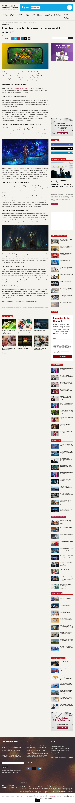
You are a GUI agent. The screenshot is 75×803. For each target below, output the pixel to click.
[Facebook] (12, 38)
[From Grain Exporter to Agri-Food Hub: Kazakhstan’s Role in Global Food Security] (55, 641)
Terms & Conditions (8, 756)
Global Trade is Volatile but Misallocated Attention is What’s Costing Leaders (66, 684)
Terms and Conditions (51, 1)
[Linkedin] (22, 38)
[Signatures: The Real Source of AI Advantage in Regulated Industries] (55, 522)
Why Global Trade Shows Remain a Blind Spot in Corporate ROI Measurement (66, 564)
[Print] (29, 38)
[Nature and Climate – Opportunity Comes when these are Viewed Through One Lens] (55, 412)
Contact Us (37, 1)
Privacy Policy (43, 1)
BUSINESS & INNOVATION (48, 15)
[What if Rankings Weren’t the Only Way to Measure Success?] (55, 384)
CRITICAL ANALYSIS (28, 15)
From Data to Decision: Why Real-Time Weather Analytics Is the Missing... (66, 405)
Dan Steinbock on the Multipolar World (60, 748)
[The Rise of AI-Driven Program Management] (55, 529)
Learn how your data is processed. (10, 772)
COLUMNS (66, 14)
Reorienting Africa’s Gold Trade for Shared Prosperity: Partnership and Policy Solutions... (66, 706)
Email (54, 338)
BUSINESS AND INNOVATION (58, 517)
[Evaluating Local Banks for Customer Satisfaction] (55, 571)
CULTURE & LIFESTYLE (66, 18)
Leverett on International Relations (59, 755)
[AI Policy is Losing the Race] (55, 283)
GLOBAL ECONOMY (5, 15)
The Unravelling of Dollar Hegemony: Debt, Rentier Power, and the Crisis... (66, 495)
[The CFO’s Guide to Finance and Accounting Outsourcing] (55, 557)
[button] (72, 1)
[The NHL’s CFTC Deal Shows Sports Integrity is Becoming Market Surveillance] (41, 341)
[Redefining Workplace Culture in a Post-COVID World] (55, 433)
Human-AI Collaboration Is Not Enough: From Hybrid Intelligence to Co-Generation (66, 452)
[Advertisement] (62, 221)
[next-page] (5, 353)
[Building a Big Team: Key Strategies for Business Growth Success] (55, 426)
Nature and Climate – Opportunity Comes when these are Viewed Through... (66, 412)
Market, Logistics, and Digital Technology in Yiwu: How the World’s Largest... (66, 691)
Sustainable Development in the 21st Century (62, 757)
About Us (7, 1)
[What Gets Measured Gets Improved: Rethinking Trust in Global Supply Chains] (55, 467)
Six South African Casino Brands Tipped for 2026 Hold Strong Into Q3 (25, 332)
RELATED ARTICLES (7, 316)
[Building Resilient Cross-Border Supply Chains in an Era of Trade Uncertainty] (55, 446)
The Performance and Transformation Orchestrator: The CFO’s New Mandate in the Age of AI (62, 184)
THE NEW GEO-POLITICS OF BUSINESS (37, 15)
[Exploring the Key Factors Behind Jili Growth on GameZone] (25, 341)
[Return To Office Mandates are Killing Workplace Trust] (55, 269)
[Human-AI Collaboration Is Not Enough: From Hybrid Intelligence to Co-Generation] (55, 453)
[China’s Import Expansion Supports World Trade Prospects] (55, 670)
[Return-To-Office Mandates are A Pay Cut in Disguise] (55, 297)
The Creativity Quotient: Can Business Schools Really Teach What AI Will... (66, 376)
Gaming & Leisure (9, 22)
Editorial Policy (19, 1)
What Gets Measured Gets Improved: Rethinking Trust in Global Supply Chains (66, 466)
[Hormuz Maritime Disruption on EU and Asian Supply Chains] (55, 663)
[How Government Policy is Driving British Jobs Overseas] (55, 488)
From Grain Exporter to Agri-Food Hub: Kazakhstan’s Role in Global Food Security (66, 640)
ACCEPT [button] (37, 800)
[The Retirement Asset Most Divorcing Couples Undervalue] (55, 620)
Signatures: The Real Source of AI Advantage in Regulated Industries (66, 522)
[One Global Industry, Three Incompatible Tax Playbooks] (41, 324)
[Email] (25, 38)
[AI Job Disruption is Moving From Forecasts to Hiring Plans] (55, 248)
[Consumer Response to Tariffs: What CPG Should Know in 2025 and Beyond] (55, 699)
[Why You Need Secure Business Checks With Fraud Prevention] (55, 536)
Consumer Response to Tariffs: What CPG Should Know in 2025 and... (66, 699)
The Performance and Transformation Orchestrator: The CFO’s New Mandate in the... (66, 459)
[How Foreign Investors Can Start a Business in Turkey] (55, 543)
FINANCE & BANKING (12, 15)
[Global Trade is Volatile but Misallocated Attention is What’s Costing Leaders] (55, 685)
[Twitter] (15, 38)
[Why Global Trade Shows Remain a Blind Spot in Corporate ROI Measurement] (55, 564)
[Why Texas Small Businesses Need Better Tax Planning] (55, 634)
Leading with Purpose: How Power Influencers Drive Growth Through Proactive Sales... (66, 398)
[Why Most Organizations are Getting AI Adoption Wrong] (55, 255)
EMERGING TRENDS (20, 15)
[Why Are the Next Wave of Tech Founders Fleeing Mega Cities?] (55, 550)
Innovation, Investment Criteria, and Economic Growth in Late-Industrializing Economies (66, 509)
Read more (55, 203)
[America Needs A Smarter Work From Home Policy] (55, 276)
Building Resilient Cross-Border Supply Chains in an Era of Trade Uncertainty (66, 445)
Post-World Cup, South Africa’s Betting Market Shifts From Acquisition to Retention (8, 332)
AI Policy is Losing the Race (65, 281)
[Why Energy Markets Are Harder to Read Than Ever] (55, 370)
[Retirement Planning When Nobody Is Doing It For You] (55, 613)
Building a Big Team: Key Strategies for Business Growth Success (66, 426)
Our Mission (12, 1)
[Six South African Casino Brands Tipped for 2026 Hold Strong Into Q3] (25, 324)
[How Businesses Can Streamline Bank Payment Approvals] (55, 606)
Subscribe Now (62, 356)
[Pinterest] (18, 38)
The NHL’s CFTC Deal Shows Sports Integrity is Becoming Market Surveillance (40, 348)
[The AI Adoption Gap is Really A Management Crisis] (55, 304)
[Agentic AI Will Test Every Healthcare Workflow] (55, 262)
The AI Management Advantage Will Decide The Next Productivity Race (66, 290)
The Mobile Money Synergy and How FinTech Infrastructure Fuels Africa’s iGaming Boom (8, 348)
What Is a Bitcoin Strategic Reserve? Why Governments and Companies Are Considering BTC (66, 626)
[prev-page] (2, 353)
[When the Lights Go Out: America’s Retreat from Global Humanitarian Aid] (55, 391)
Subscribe (25, 1)
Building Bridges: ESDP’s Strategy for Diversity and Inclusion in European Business (66, 419)
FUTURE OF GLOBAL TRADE (57, 15)
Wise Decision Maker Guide (57, 746)
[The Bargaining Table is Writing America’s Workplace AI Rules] (55, 241)
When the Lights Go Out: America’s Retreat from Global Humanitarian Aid (66, 391)
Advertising (31, 1)
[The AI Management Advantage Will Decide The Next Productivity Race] (55, 290)
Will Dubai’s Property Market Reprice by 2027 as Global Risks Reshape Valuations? (66, 647)
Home (3, 1)
